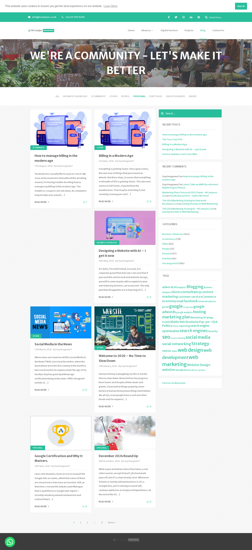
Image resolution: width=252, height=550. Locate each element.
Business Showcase (75, 96)
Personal (139, 96)
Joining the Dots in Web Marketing (200, 203)
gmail (165, 306)
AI (175, 287)
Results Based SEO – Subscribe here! (189, 195)
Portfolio (155, 96)
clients (176, 292)
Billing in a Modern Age (116, 156)
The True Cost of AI (172, 139)
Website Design (198, 365)
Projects (189, 30)
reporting (184, 325)
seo (166, 337)
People (125, 96)
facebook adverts (207, 301)
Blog (203, 30)
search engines (194, 330)
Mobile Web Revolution (185, 322)
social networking (176, 344)
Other (113, 96)
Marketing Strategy (202, 317)
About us (146, 30)
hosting (199, 312)
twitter (166, 350)
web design (190, 350)
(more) (193, 96)
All (57, 96)
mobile (166, 322)
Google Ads (188, 307)
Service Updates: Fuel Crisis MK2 (179, 154)
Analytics (181, 287)
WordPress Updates (196, 370)
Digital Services (169, 30)
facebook (191, 301)
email (179, 301)
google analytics (184, 312)
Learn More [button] (110, 6)
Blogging (195, 286)
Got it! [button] (241, 6)
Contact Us (218, 30)
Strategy (200, 343)
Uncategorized (175, 96)
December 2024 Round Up (118, 456)
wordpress (182, 369)
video (174, 351)
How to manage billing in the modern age (184, 134)
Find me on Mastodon (173, 383)
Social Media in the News (53, 344)
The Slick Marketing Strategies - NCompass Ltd (187, 208)
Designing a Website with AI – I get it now (184, 149)
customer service (189, 296)
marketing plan (176, 317)
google (176, 306)
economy (169, 301)
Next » (112, 522)
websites (168, 370)
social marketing (178, 338)
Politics (167, 326)
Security (213, 331)
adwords (168, 287)
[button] (10, 542)
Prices (175, 326)
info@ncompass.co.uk (44, 17)
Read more (41, 202)
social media (198, 337)
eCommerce (98, 96)
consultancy (191, 292)
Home (131, 30)
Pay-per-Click (208, 322)
